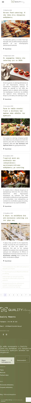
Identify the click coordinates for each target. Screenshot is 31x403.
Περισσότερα (8, 49)
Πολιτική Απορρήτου (10, 394)
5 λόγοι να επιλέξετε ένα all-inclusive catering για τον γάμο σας (15, 218)
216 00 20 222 (12, 321)
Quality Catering (8, 400)
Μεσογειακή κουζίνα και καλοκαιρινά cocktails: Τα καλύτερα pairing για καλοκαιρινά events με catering (13, 285)
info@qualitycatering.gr (13, 326)
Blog (1, 394)
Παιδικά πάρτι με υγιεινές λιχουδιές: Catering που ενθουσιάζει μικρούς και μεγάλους (13, 278)
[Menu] (3, 2)
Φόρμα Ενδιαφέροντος (6, 361)
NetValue (3, 401)
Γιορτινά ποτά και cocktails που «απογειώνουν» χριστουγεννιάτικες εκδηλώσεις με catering (13, 163)
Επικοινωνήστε (21, 360)
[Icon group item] (3, 334)
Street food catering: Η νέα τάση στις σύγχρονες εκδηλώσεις (14, 14)
